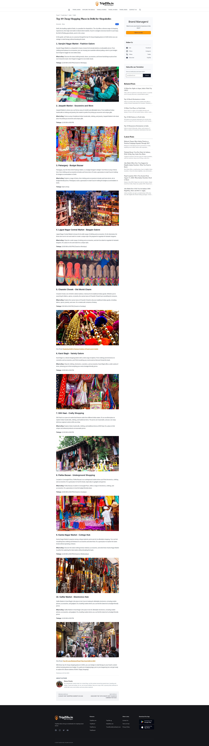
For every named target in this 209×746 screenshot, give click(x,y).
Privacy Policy (126, 727)
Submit (147, 75)
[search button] (140, 9)
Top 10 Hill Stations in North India (134, 117)
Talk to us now (138, 32)
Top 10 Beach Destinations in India (134, 99)
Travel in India (112, 9)
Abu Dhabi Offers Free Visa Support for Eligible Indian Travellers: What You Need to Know (137, 165)
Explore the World (88, 9)
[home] (69, 10)
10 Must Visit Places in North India (134, 108)
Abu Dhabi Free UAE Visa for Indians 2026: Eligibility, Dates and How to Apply (137, 189)
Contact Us (133, 9)
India (70, 15)
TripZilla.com (93, 720)
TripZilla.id (92, 723)
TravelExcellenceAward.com (113, 727)
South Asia (64, 15)
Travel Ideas (123, 9)
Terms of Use (126, 723)
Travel (58, 15)
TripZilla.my (93, 727)
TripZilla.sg (109, 720)
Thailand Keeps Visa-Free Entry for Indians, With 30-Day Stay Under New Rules (137, 153)
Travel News (76, 9)
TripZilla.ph (92, 730)
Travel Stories (101, 9)
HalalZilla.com (109, 723)
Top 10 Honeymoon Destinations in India (136, 126)
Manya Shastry (68, 681)
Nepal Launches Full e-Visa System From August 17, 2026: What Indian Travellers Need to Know (138, 178)
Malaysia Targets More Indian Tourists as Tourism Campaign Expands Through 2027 (137, 142)
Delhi (74, 15)
